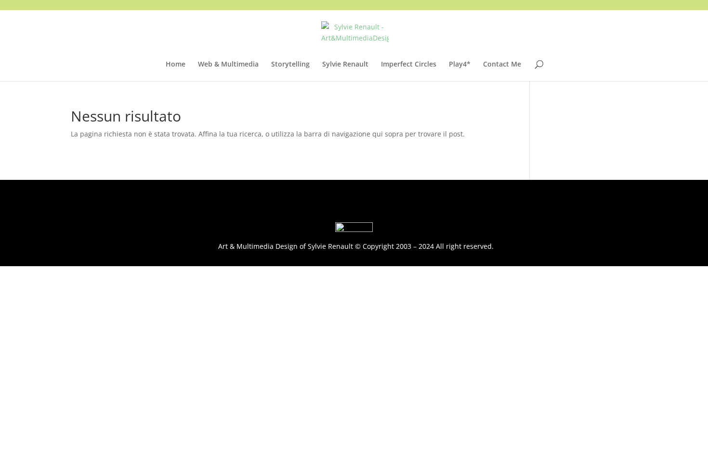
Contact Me (502, 64)
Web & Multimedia (228, 64)
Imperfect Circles (408, 64)
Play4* (460, 64)
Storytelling (290, 64)
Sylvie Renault (345, 64)
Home (175, 64)
